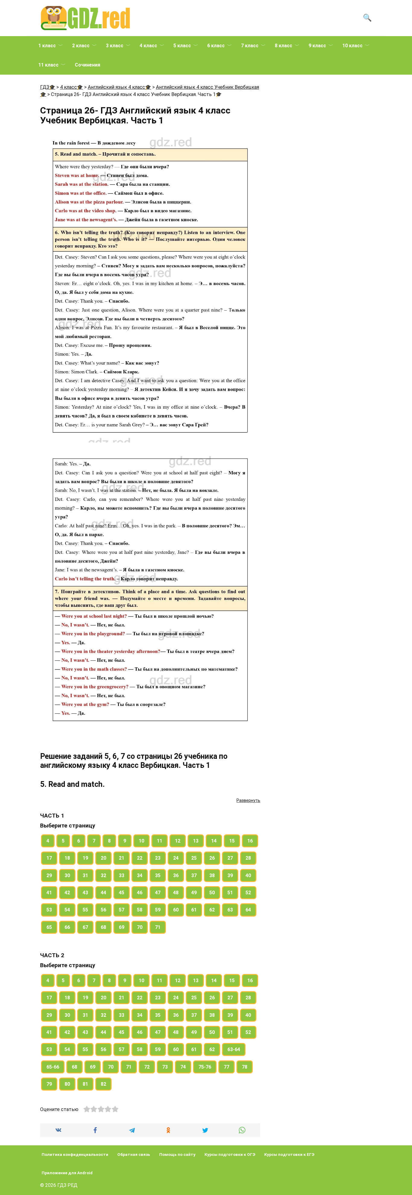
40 (248, 875)
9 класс (317, 45)
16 (250, 841)
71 (157, 927)
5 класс (182, 45)
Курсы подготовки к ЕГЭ (289, 1154)
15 (232, 841)
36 (176, 875)
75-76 (204, 1067)
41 (49, 892)
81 (85, 1084)
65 (49, 927)
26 (212, 858)
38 (212, 875)
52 (248, 892)
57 (121, 910)
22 (139, 858)
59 (157, 910)
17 (49, 858)
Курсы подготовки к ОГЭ (229, 1154)
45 (121, 892)
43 (85, 892)
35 (157, 875)
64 (248, 910)
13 (195, 841)
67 (85, 927)
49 (194, 892)
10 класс (352, 45)
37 (194, 875)
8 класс (283, 45)
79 (49, 1084)
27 (230, 858)
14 (214, 841)
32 (103, 875)
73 (165, 1067)
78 (244, 1067)
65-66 (52, 1067)
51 (230, 892)
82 (103, 1084)
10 (141, 841)
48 (176, 892)
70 (139, 927)
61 (194, 910)
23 (157, 858)
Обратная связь (133, 1154)
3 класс (114, 45)
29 (49, 875)
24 (176, 858)
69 (121, 927)
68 (103, 927)
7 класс (249, 45)
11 (159, 841)
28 (248, 858)
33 (121, 875)
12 (177, 841)
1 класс (47, 45)
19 (85, 858)
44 (103, 892)
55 (85, 910)
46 (139, 892)
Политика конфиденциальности (75, 1154)
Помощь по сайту (177, 1154)
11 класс (48, 65)
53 (49, 910)
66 (67, 927)
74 (183, 1067)
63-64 (233, 1049)
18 (67, 858)
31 (85, 875)
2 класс (81, 45)
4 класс (148, 45)
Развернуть (248, 800)
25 (194, 858)
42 (67, 892)
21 (121, 858)
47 (157, 892)
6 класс (216, 45)
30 (67, 875)
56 (103, 910)
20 (103, 858)
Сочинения (87, 65)
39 (230, 875)
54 (67, 910)
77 (226, 1067)
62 (212, 910)
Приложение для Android (67, 1172)
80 (67, 1084)
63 (230, 910)
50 (212, 892)
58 (139, 910)
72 (147, 1067)
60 (176, 910)
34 (139, 875)
